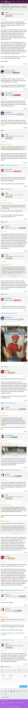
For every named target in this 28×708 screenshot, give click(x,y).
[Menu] (2, 1)
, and (10, 165)
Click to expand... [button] (14, 276)
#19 (26, 614)
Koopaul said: (5, 505)
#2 (26, 76)
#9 (26, 261)
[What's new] (23, 1)
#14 (26, 440)
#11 (26, 322)
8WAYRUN (18, 706)
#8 (26, 231)
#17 (26, 562)
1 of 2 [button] (10, 670)
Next (14, 670)
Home (2, 704)
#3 (26, 98)
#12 (26, 376)
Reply (26, 64)
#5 (26, 141)
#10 (26, 303)
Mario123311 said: (6, 144)
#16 (26, 502)
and (7, 189)
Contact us (3, 702)
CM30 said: (4, 415)
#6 (26, 175)
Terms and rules (10, 702)
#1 (26, 19)
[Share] (25, 19)
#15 (26, 479)
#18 (26, 600)
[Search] (26, 1)
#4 (26, 117)
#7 (26, 200)
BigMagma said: (5, 264)
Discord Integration (5, 706)
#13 (26, 412)
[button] (2, 675)
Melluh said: (4, 521)
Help (23, 702)
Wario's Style (5, 700)
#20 (26, 651)
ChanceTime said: (5, 203)
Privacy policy (18, 702)
